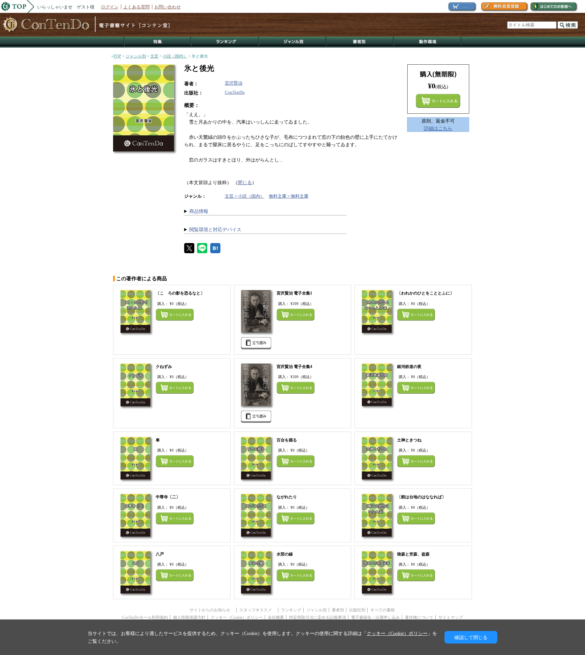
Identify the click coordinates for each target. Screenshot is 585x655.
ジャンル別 (292, 42)
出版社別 (357, 610)
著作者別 (360, 42)
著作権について (419, 617)
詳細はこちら (438, 128)
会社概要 (276, 617)
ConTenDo (235, 92)
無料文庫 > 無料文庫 (288, 196)
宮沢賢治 (233, 83)
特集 (157, 42)
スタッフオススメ (257, 610)
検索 (568, 25)
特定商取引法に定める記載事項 (317, 617)
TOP (117, 56)
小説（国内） (175, 56)
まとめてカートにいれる (438, 100)
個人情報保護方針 (189, 617)
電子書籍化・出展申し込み (375, 617)
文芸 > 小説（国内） (244, 196)
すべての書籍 (382, 610)
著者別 (338, 610)
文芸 (154, 56)
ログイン (109, 6)
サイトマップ (450, 617)
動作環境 (427, 42)
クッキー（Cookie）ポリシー (237, 617)
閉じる (245, 182)
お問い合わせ (167, 6)
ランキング (225, 42)
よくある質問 (136, 6)
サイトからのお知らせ (212, 610)
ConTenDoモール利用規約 (145, 617)
